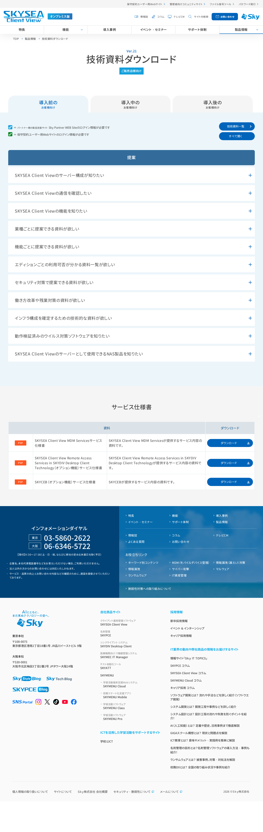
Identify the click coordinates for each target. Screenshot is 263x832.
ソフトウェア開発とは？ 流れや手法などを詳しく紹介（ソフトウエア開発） (209, 697)
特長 (22, 29)
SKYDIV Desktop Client (116, 644)
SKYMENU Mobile (117, 695)
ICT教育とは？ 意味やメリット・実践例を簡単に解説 (202, 740)
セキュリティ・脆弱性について (132, 792)
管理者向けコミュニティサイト (186, 4)
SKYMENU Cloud (120, 684)
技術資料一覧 (235, 126)
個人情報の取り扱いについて (30, 792)
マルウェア (222, 569)
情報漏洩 (134, 569)
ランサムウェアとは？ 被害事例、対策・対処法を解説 (202, 760)
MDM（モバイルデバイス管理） (191, 562)
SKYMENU (107, 675)
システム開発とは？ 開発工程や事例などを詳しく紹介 (203, 707)
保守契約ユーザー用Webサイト (144, 4)
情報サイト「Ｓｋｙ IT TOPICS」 (188, 658)
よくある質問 (136, 542)
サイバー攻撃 (180, 569)
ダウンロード (229, 443)
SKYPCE (105, 633)
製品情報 (241, 29)
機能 (65, 29)
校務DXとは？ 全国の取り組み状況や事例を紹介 (200, 767)
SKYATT (110, 666)
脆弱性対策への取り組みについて (149, 589)
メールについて (169, 792)
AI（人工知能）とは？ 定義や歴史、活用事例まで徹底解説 (205, 725)
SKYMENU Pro (114, 717)
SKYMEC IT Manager (118, 655)
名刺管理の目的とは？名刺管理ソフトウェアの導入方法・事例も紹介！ (209, 750)
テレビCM (179, 16)
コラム (160, 16)
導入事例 (109, 29)
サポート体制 (197, 29)
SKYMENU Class (114, 706)
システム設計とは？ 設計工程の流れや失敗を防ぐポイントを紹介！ (208, 716)
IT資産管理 (179, 575)
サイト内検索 (201, 16)
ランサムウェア (137, 575)
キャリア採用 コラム (182, 688)
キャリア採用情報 (181, 636)
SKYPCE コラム (180, 666)
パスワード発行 (247, 4)
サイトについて (63, 792)
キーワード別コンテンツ (143, 562)
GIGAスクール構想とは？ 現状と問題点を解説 (198, 733)
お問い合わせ (227, 16)
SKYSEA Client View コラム (188, 673)
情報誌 (144, 16)
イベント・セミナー (153, 29)
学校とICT (106, 741)
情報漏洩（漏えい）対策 (230, 562)
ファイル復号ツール (220, 4)
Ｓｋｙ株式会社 (241, 791)
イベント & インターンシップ (187, 628)
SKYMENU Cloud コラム (186, 680)
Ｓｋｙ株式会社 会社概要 (93, 792)
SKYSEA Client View (118, 622)
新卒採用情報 (179, 621)
